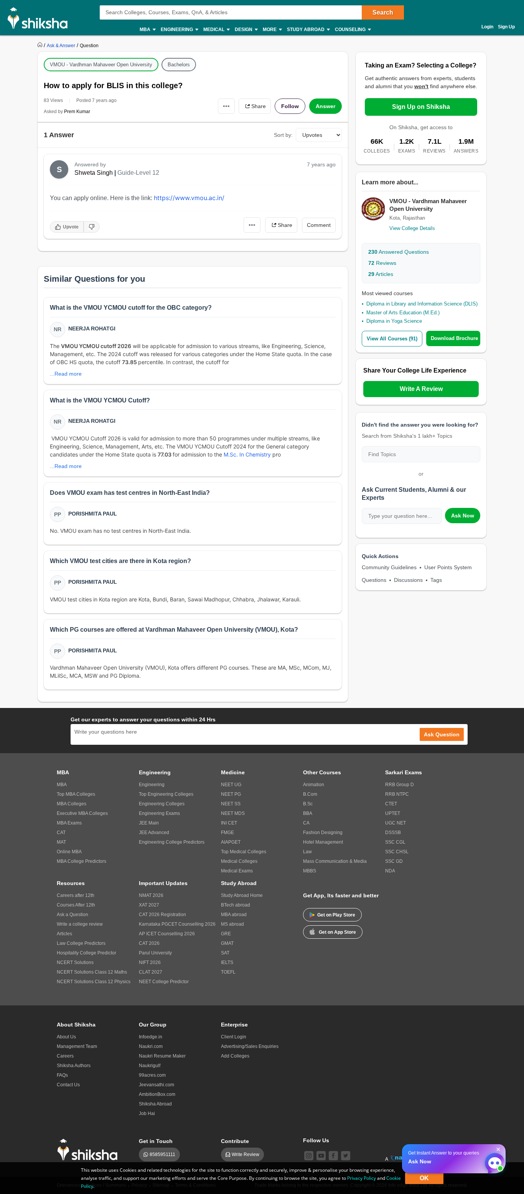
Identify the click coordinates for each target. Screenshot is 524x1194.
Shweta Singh (93, 172)
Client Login (233, 1037)
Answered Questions (398, 252)
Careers (65, 1056)
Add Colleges (235, 1056)
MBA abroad (234, 914)
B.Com (310, 794)
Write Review (245, 1154)
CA (306, 823)
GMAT (227, 943)
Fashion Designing (323, 832)
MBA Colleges (71, 803)
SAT (225, 953)
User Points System (448, 567)
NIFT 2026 (150, 962)
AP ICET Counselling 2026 (167, 933)
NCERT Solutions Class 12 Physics (93, 981)
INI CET (229, 823)
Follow (290, 106)
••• (226, 106)
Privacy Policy (361, 1178)
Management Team (77, 1046)
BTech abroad (235, 905)
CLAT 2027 (150, 972)
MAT (61, 842)
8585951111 (162, 1154)
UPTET (392, 813)
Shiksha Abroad (155, 1104)
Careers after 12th (75, 895)
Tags (436, 580)
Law (307, 851)
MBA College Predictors (81, 861)
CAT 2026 (149, 943)
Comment (319, 225)
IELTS (227, 962)
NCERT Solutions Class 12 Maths (92, 972)
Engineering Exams (159, 813)
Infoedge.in (150, 1037)
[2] (493, 1161)
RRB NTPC (397, 794)
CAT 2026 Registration (162, 914)
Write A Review (421, 389)
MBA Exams (69, 823)
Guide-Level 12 (138, 172)
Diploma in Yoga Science (394, 321)
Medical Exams (237, 871)
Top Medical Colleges (243, 851)
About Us (66, 1037)
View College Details (412, 228)
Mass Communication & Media (335, 861)
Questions (374, 580)
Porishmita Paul (92, 514)
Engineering (152, 784)
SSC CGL (395, 842)
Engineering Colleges (162, 803)
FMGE (227, 832)
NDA (390, 871)
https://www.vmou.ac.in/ (189, 198)
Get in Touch (156, 1141)
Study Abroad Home (242, 895)
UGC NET (395, 823)
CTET (391, 803)
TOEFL (228, 972)
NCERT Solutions (75, 962)
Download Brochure (454, 338)
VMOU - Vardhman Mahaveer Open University (101, 64)
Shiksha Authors (74, 1065)
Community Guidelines (389, 567)
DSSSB (393, 832)
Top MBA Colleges (76, 794)
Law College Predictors (81, 943)
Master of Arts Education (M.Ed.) (403, 312)
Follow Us (316, 1140)
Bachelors (179, 64)
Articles (380, 274)
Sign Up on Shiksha (421, 106)
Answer (325, 106)
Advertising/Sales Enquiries (249, 1046)
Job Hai (147, 1113)
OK (424, 1178)
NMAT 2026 (151, 895)
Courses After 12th (76, 905)
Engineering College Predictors (171, 842)
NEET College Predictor (164, 981)
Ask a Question (72, 914)
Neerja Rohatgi (91, 328)
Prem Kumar (77, 111)
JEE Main (149, 823)
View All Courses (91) (392, 339)
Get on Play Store (336, 915)
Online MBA (69, 851)
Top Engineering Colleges (166, 794)
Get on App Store (337, 932)
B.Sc (308, 803)
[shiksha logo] (89, 1149)
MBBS (309, 871)
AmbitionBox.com (157, 1094)
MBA (62, 784)
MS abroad (232, 924)
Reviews (382, 263)
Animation (313, 784)
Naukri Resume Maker (162, 1056)
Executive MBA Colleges (82, 813)
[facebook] (333, 1155)
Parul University (155, 953)
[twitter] (346, 1155)
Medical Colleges (239, 861)
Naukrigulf (149, 1065)
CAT (61, 832)
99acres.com (152, 1075)
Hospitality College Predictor (86, 953)
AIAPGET (231, 842)
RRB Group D (399, 784)
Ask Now (462, 515)
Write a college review (80, 924)
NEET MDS (233, 813)
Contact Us (68, 1084)
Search (382, 12)
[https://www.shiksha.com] (41, 45)
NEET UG (231, 784)
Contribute (235, 1141)
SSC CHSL (397, 851)
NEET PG (231, 794)
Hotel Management (323, 842)
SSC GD (394, 861)
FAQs (62, 1075)
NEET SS (231, 803)
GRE (226, 933)
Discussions (408, 580)
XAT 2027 (149, 905)
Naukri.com (151, 1046)
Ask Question (442, 734)
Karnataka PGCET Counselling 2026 (177, 924)
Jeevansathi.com (156, 1084)
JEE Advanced (154, 832)
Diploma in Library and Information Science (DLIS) (422, 304)
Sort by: (283, 135)
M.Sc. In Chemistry (247, 454)
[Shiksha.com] (40, 17)
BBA (307, 813)
